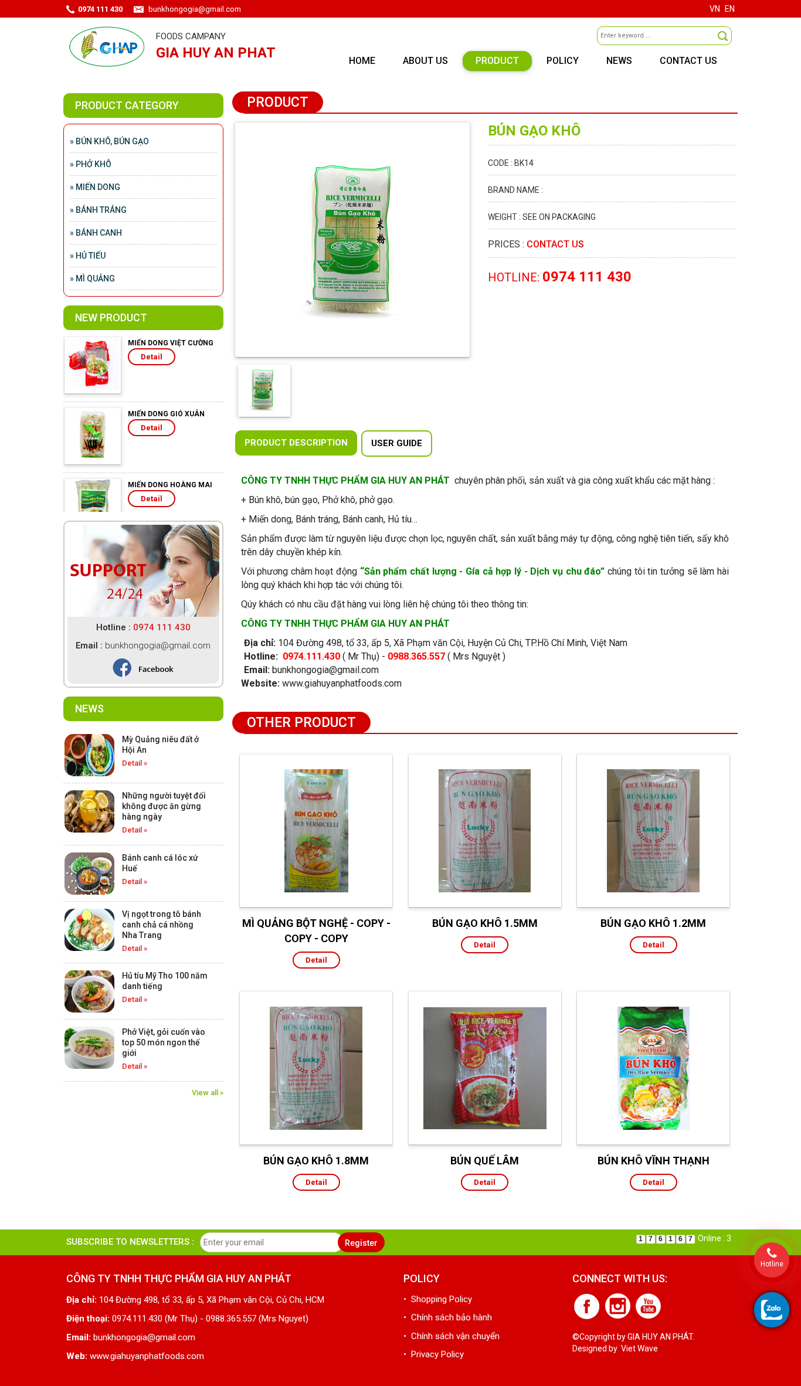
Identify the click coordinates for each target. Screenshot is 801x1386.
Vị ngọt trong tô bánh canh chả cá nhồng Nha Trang (161, 924)
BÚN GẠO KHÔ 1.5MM (485, 923)
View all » (207, 1092)
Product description (296, 442)
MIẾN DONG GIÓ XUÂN (166, 379)
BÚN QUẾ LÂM (484, 1160)
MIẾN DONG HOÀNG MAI (170, 450)
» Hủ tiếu (88, 255)
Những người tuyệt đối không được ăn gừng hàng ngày (164, 806)
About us (425, 60)
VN (715, 8)
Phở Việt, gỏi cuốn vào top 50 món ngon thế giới (163, 1042)
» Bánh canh (96, 232)
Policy (563, 60)
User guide (396, 443)
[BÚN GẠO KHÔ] (352, 239)
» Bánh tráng (98, 210)
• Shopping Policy (437, 1299)
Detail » (134, 763)
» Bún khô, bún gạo (109, 141)
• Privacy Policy (433, 1354)
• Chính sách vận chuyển (451, 1336)
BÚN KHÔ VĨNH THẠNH (654, 1160)
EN (730, 8)
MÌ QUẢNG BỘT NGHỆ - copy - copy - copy (316, 931)
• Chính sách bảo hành (447, 1317)
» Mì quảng (92, 278)
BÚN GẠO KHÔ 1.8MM (316, 1160)
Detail (151, 393)
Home (362, 60)
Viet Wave (639, 1348)
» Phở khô (90, 164)
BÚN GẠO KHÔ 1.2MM (653, 923)
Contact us (688, 60)
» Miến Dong (95, 187)
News (619, 60)
